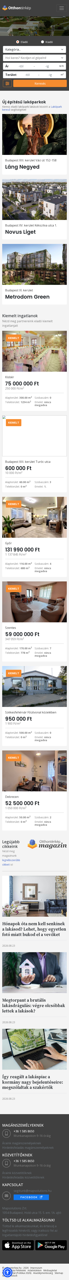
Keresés (40, 83)
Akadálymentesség (43, 1273)
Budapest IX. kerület (19, 290)
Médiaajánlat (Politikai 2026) (16, 1273)
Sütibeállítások (9, 1275)
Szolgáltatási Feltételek (14, 1270)
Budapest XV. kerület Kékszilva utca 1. (31, 225)
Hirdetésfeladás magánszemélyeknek (28, 1148)
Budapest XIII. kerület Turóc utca (27, 462)
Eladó (24, 42)
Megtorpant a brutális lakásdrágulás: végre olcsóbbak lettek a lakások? (33, 1005)
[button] (7, 1272)
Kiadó (49, 42)
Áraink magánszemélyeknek (21, 1143)
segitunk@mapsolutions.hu (33, 1191)
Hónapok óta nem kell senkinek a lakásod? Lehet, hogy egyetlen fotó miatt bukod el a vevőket (34, 929)
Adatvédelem (35, 1270)
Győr (8, 543)
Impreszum (36, 1267)
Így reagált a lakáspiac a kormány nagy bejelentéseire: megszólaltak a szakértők (32, 1082)
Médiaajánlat (50, 1270)
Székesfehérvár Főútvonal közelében (30, 712)
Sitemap (59, 1273)
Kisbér (9, 377)
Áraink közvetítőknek (17, 1173)
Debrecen (12, 797)
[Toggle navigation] (61, 8)
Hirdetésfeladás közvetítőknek (23, 1177)
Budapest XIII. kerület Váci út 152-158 (30, 160)
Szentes (10, 628)
